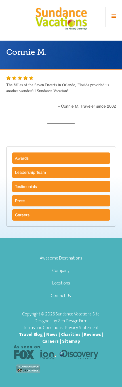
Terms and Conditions (43, 328)
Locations (61, 283)
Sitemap (71, 341)
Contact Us (61, 295)
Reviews (92, 334)
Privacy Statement (82, 328)
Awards (22, 158)
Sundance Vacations (61, 18)
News (52, 334)
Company (61, 270)
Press (20, 200)
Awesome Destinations (61, 258)
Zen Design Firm (72, 321)
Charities (71, 334)
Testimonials (26, 186)
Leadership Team (30, 172)
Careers (22, 215)
